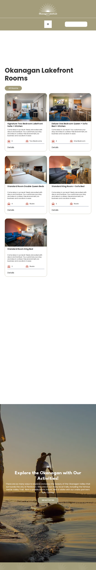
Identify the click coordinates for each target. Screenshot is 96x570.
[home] (48, 9)
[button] (48, 24)
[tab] (13, 88)
